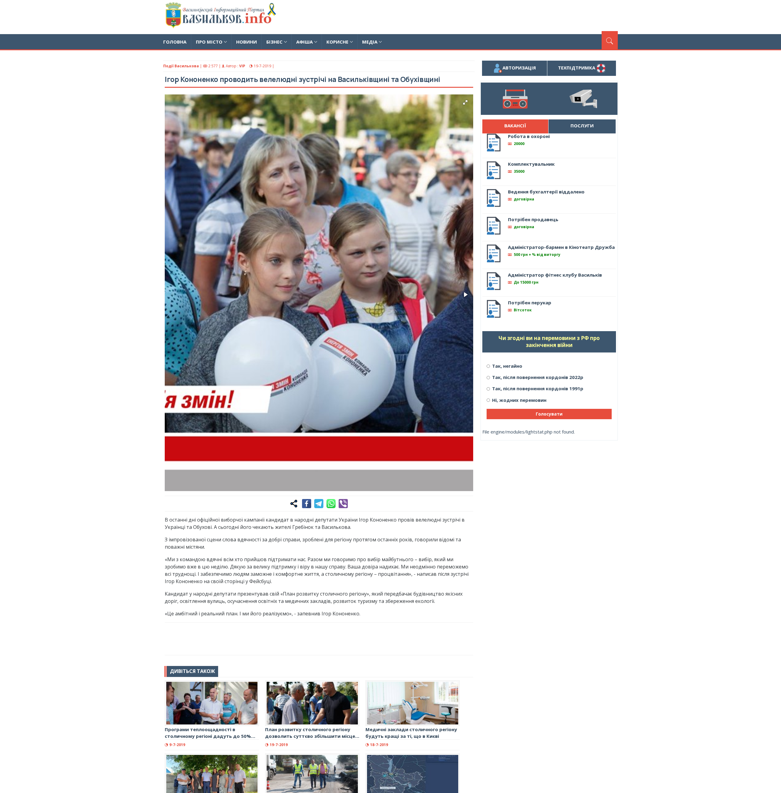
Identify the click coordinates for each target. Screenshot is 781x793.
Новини (246, 42)
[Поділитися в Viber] (343, 503)
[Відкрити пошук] (610, 40)
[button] (465, 102)
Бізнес (274, 42)
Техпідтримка (577, 68)
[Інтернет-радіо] (515, 99)
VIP (242, 66)
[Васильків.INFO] (222, 17)
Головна (174, 42)
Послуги (582, 125)
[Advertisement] (507, 16)
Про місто (209, 42)
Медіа (369, 42)
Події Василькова (181, 66)
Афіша (304, 42)
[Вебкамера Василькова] (583, 99)
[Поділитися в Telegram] (318, 503)
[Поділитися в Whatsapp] (331, 503)
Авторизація (519, 68)
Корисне (337, 42)
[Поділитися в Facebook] (306, 503)
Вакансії (515, 125)
